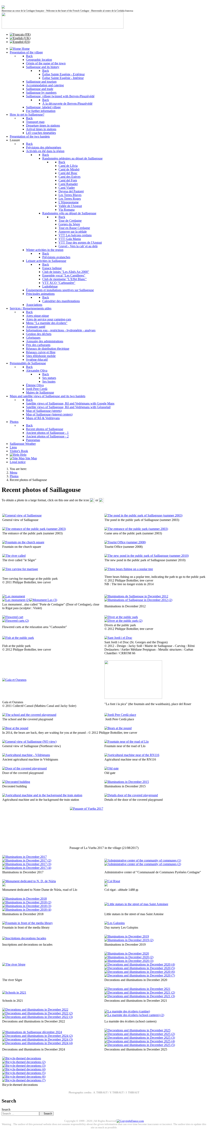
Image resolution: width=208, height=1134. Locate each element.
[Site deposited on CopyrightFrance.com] (130, 1120)
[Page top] (3, 1117)
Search (6, 1109)
